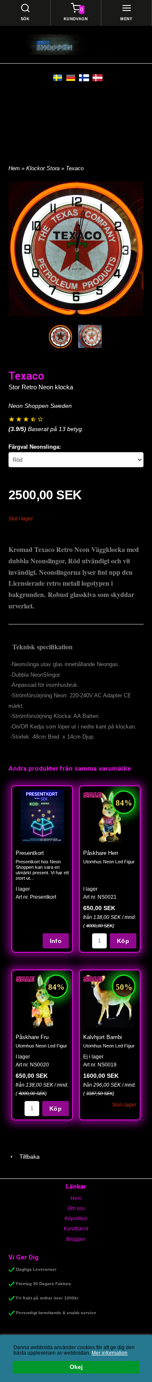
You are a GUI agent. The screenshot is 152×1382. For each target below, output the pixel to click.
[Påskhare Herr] (92, 794)
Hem (14, 168)
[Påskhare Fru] (25, 978)
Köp (123, 940)
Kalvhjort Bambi (102, 1037)
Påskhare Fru (32, 1037)
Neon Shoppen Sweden (40, 405)
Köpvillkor (76, 1218)
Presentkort (30, 853)
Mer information (110, 1353)
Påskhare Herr (100, 853)
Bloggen (76, 1239)
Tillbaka (27, 1156)
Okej (76, 1367)
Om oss (76, 1208)
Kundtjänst (76, 1229)
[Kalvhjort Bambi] (92, 978)
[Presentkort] (42, 817)
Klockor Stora (43, 168)
